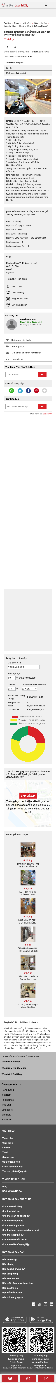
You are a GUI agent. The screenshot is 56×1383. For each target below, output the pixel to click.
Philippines (8, 1099)
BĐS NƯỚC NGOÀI (12, 1191)
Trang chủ (7, 1138)
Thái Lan (6, 1104)
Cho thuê (12, 1206)
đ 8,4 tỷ (28, 972)
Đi (42, 374)
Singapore (7, 1109)
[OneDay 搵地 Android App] (41, 1319)
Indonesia (7, 1119)
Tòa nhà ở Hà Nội (11, 1061)
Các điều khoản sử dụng (34, 684)
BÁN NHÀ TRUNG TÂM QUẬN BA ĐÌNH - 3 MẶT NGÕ (28, 866)
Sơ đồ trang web (11, 1161)
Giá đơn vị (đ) (14, 662)
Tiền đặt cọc (14, 673)
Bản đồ (9, 68)
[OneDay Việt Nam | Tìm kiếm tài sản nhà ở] (15, 5)
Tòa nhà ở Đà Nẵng (12, 1074)
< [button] (10, 96)
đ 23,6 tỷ (28, 860)
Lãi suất (12, 684)
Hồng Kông (8, 1089)
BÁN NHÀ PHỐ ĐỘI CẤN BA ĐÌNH (28, 893)
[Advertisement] (28, 447)
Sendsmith (47, 414)
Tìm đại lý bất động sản (14, 1171)
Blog (4, 1186)
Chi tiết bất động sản (14, 62)
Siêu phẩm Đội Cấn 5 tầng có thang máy (28, 977)
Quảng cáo (8, 1157)
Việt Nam (6, 1094)
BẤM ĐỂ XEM (28, 795)
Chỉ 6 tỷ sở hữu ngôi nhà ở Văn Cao (28, 1005)
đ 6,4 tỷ (28, 1001)
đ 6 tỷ (28, 944)
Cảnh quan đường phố (16, 73)
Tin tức (6, 1152)
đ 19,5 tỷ (28, 916)
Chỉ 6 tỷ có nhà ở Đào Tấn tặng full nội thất (28, 949)
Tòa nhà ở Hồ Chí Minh (14, 1068)
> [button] (45, 96)
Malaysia (6, 1114)
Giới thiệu (7, 1142)
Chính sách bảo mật (12, 1166)
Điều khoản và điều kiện (44, 1368)
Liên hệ (6, 1147)
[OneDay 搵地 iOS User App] (15, 1319)
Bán (9, 1259)
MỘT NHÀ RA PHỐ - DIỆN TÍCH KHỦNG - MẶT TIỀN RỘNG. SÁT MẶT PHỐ (28, 924)
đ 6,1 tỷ (28, 888)
